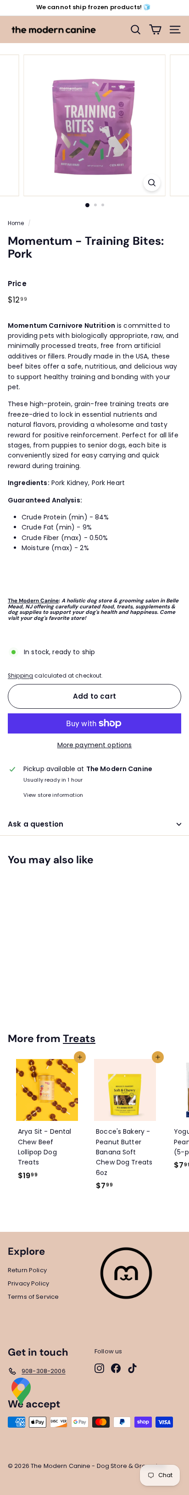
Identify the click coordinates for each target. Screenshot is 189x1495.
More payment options (94, 745)
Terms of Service (33, 1296)
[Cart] (155, 29)
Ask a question (35, 824)
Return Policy (27, 1270)
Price (17, 283)
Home (16, 223)
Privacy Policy (28, 1283)
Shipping (20, 675)
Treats (79, 1038)
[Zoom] (152, 182)
